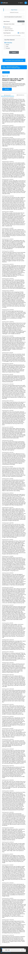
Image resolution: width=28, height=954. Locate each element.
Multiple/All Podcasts (14, 12)
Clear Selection (21, 21)
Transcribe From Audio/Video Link (14, 60)
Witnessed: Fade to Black (12, 66)
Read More (7, 89)
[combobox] (14, 24)
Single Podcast (14, 9)
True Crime (6, 72)
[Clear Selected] (22, 24)
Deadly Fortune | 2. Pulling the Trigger (11, 67)
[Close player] (25, 948)
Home (3, 66)
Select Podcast (6, 21)
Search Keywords (7, 32)
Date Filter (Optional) (9, 39)
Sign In (21, 2)
